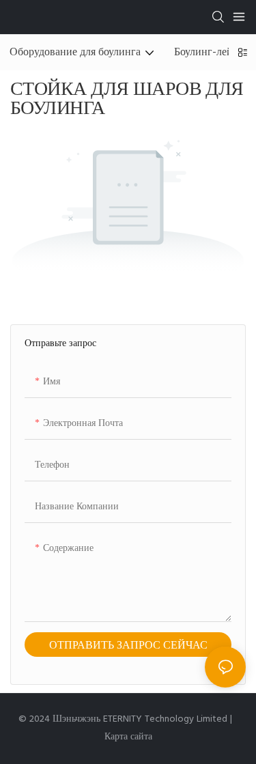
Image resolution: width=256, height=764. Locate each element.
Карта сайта (128, 737)
